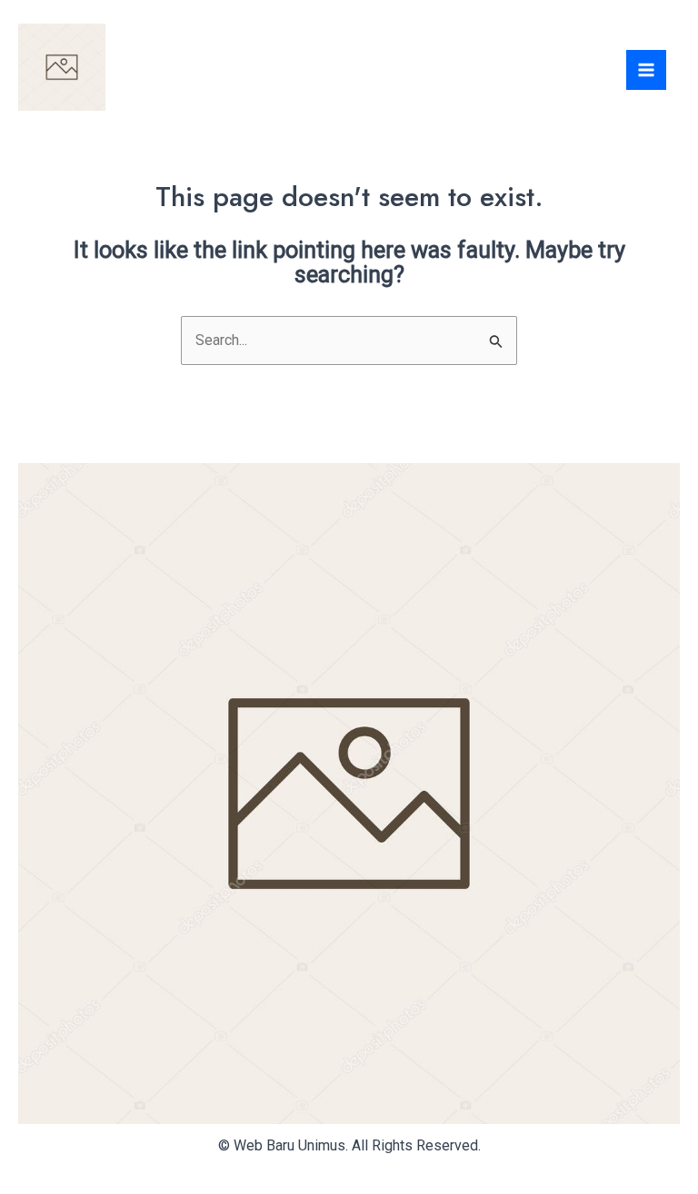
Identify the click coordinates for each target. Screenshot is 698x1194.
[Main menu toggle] (646, 70)
